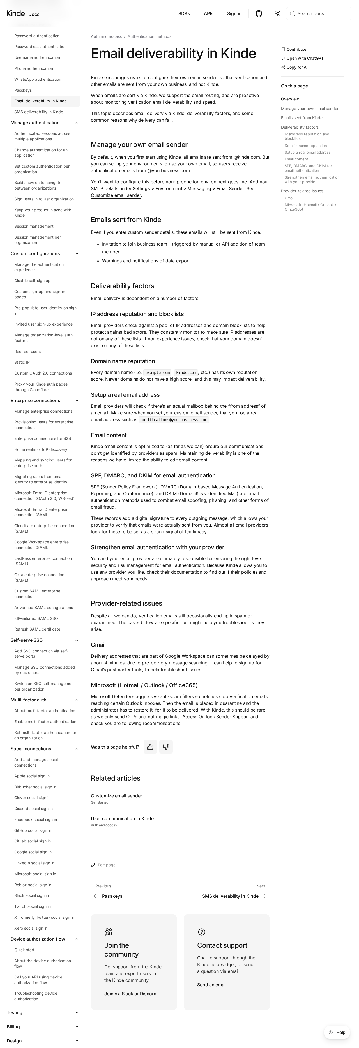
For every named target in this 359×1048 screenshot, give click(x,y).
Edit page (107, 864)
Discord (148, 993)
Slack (127, 993)
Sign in (234, 13)
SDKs (184, 13)
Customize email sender (116, 195)
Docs (34, 14)
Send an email (212, 984)
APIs (208, 13)
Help (341, 1032)
